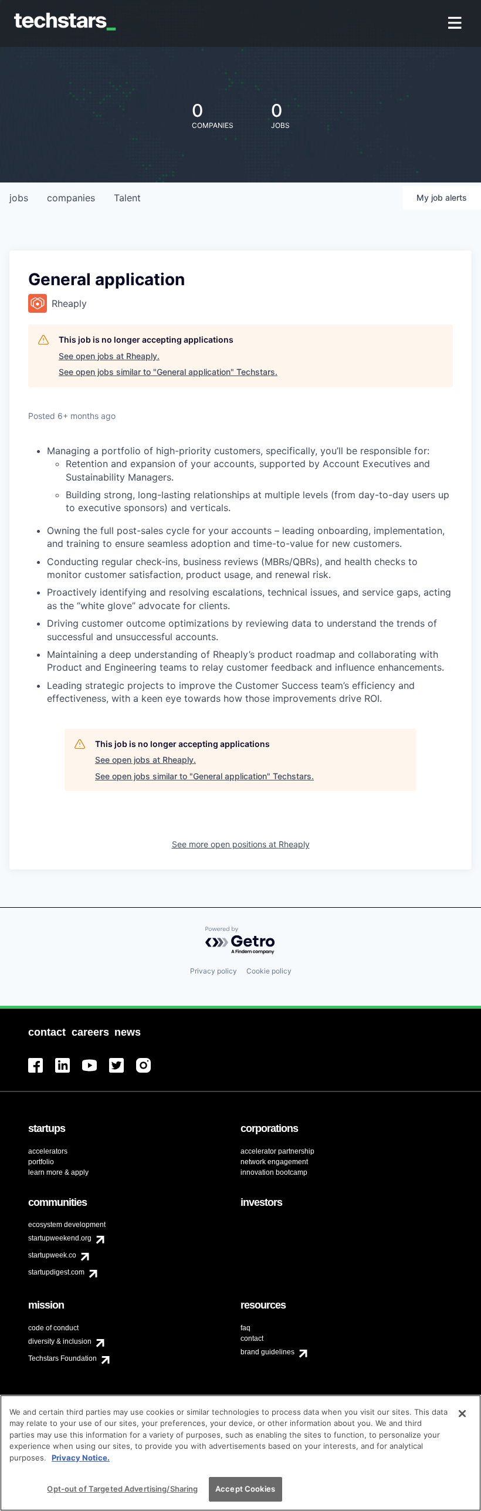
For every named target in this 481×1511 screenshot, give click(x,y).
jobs (18, 198)
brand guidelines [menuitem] (267, 1352)
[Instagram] (149, 1072)
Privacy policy (213, 970)
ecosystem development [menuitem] (67, 1225)
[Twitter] (122, 1072)
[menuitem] (456, 24)
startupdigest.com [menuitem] (56, 1272)
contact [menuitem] (251, 1338)
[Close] (462, 1414)
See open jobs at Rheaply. (109, 356)
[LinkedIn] (68, 1072)
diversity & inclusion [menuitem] (60, 1341)
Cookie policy (269, 970)
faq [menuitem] (245, 1328)
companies (71, 198)
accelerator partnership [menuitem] (277, 1151)
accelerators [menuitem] (47, 1151)
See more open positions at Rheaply (241, 844)
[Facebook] (41, 1072)
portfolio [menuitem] (41, 1162)
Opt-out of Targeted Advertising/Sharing (122, 1488)
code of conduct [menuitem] (53, 1328)
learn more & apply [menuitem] (58, 1172)
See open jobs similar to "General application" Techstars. (168, 372)
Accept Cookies (245, 1488)
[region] (240, 1453)
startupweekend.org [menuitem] (60, 1238)
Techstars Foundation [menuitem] (62, 1358)
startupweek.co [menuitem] (52, 1255)
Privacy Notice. (81, 1457)
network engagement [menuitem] (274, 1162)
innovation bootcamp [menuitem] (273, 1172)
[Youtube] (95, 1072)
